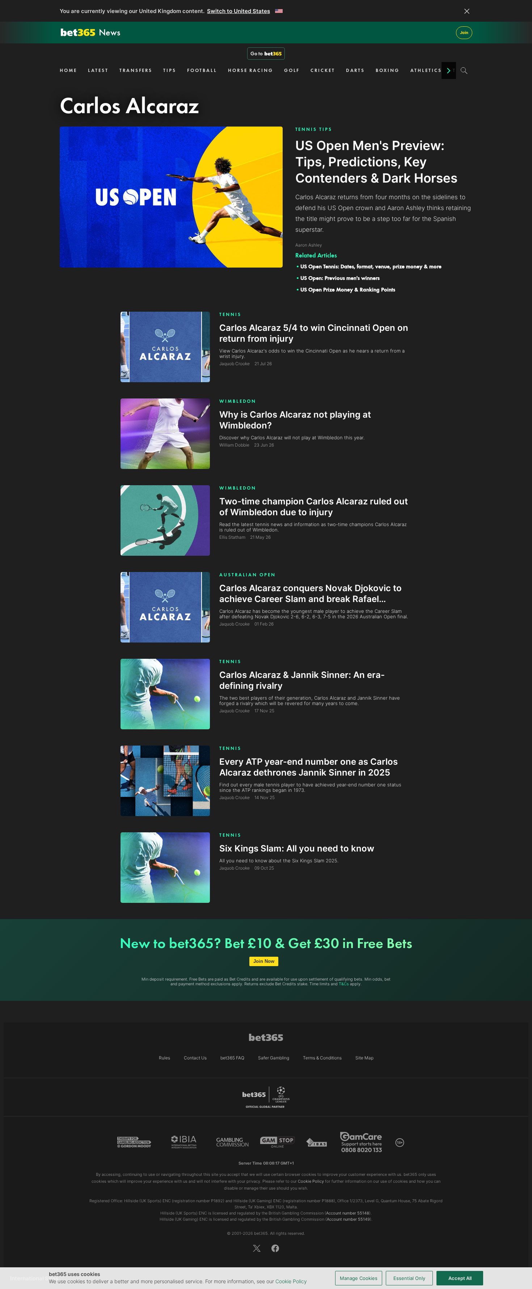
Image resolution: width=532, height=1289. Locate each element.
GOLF (292, 70)
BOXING (387, 70)
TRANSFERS (135, 70)
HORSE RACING (250, 70)
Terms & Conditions (322, 1057)
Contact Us (195, 1057)
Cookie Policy (291, 1281)
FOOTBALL (202, 70)
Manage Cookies (358, 1278)
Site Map (364, 1057)
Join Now (263, 961)
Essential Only (409, 1278)
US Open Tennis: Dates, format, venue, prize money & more (371, 266)
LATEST (98, 70)
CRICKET (323, 70)
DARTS (355, 70)
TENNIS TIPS (313, 129)
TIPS (169, 70)
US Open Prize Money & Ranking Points (347, 289)
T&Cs (344, 983)
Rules (164, 1057)
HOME (68, 70)
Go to (256, 53)
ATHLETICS (426, 70)
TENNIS (230, 314)
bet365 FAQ (232, 1057)
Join (464, 32)
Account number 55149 (348, 1219)
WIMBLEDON (237, 401)
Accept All (460, 1278)
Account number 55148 (347, 1213)
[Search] (464, 70)
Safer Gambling (273, 1057)
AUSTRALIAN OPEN (247, 574)
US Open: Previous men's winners (340, 278)
